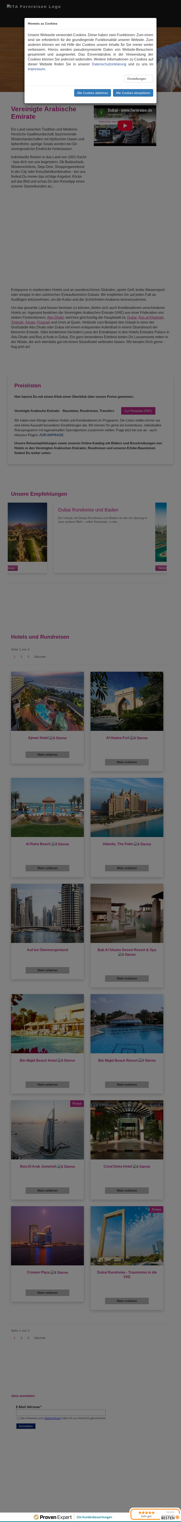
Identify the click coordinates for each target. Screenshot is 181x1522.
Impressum (36, 69)
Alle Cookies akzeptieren (133, 93)
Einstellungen (137, 78)
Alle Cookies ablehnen (92, 93)
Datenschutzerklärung (109, 64)
